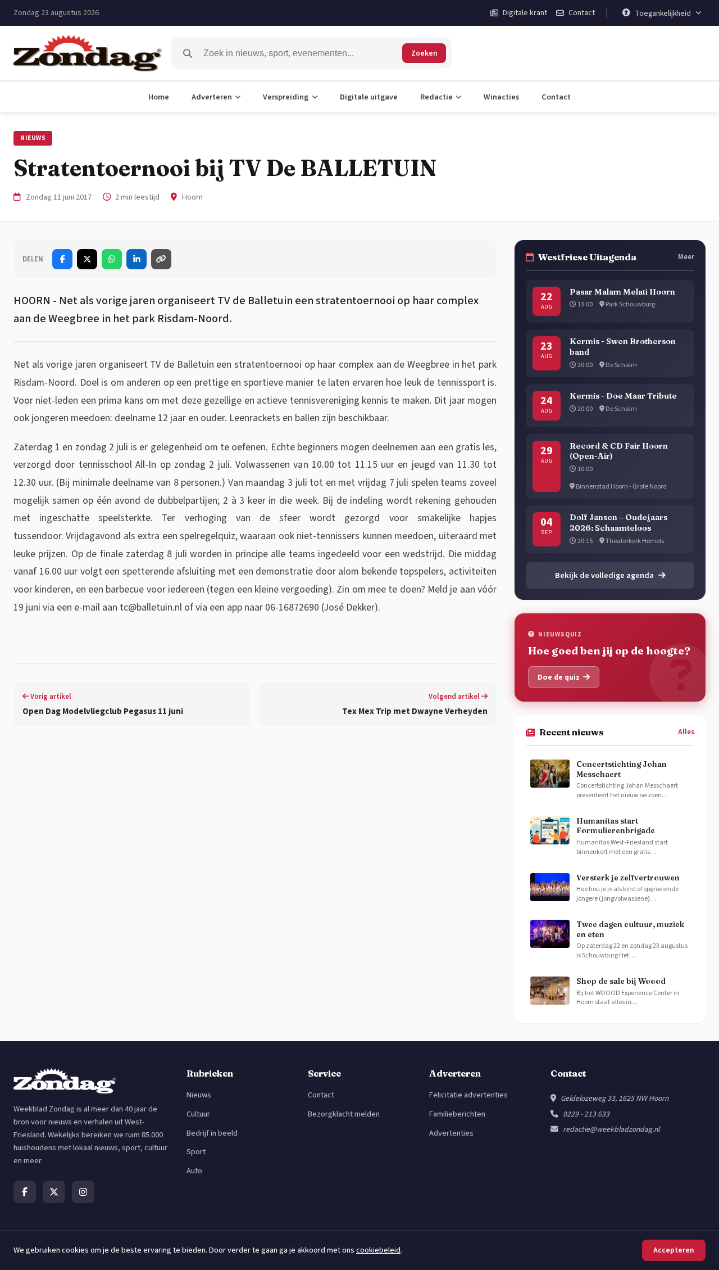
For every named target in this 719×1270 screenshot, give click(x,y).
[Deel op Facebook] (62, 259)
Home (158, 97)
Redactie (436, 97)
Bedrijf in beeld (212, 1133)
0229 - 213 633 (586, 1114)
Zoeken (424, 53)
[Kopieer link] (161, 259)
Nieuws (32, 138)
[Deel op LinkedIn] (136, 259)
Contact (556, 97)
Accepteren (673, 1250)
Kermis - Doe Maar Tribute (623, 396)
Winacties (501, 97)
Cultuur (198, 1114)
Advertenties (451, 1133)
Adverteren (212, 97)
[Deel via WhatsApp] (112, 259)
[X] (54, 1192)
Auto (194, 1171)
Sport (196, 1152)
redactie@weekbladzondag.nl (611, 1129)
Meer (686, 257)
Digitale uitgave (369, 97)
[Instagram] (83, 1192)
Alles (686, 732)
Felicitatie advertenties (468, 1095)
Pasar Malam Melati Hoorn (622, 292)
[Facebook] (24, 1192)
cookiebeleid (378, 1250)
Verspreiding (285, 97)
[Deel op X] (87, 259)
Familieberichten (457, 1114)
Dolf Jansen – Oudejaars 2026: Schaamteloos (618, 522)
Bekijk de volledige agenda (604, 575)
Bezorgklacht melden (344, 1114)
